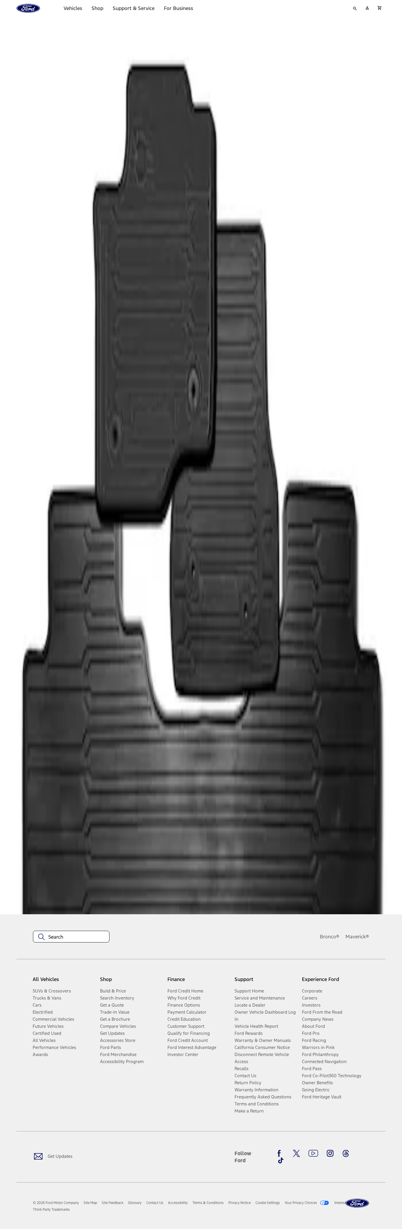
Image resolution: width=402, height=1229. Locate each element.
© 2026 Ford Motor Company (56, 1203)
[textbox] (71, 937)
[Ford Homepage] (357, 1203)
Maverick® (357, 936)
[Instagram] (330, 1153)
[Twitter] (296, 1153)
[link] (90, 1203)
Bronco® (329, 936)
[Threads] (345, 1153)
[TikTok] (280, 1160)
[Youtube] (313, 1153)
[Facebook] (280, 1153)
